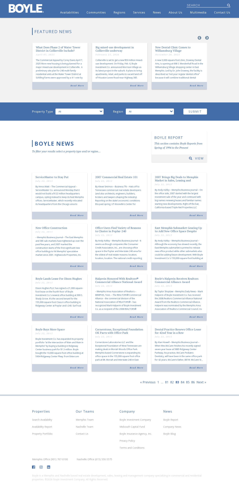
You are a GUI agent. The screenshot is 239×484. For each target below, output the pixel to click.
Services (139, 12)
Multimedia (198, 12)
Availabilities (69, 12)
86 (193, 382)
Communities (96, 12)
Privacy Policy (127, 440)
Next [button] (206, 37)
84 (182, 382)
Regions (119, 12)
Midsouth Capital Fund (132, 426)
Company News (172, 426)
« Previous (148, 382)
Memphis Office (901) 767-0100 (50, 459)
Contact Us (222, 12)
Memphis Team (85, 419)
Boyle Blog (169, 433)
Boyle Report (170, 419)
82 (172, 382)
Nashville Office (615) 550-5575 (94, 459)
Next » (201, 382)
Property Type (42, 111)
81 (166, 382)
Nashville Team (84, 426)
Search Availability (42, 419)
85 (187, 382)
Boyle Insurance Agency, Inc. (136, 433)
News (157, 12)
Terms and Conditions (132, 447)
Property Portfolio (42, 433)
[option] (119, 68)
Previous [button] (199, 37)
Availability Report (42, 426)
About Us (175, 12)
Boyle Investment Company (135, 419)
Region (118, 111)
